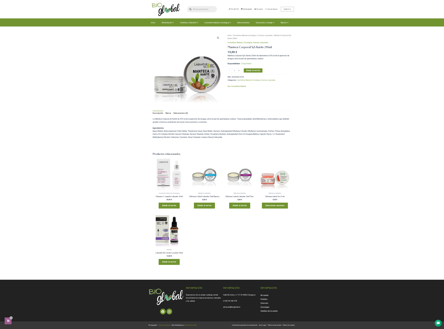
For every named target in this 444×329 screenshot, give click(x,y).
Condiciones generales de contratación (244, 325)
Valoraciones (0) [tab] (180, 113)
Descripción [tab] (158, 113)
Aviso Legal (262, 325)
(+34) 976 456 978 (230, 301)
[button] (218, 38)
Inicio (153, 23)
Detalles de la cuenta (269, 311)
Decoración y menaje (264, 23)
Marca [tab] (168, 113)
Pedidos (264, 299)
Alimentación (167, 23)
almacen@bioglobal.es (231, 307)
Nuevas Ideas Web (190, 325)
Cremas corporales (265, 35)
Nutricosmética (243, 23)
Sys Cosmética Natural (237, 86)
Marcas (284, 23)
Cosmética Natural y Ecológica (217, 23)
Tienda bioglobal (164, 325)
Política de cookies (289, 325)
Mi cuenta (264, 295)
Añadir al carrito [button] (169, 205)
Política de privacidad (274, 325)
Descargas (265, 307)
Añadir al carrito (253, 70)
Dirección (264, 303)
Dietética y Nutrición (188, 23)
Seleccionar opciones (274, 205)
